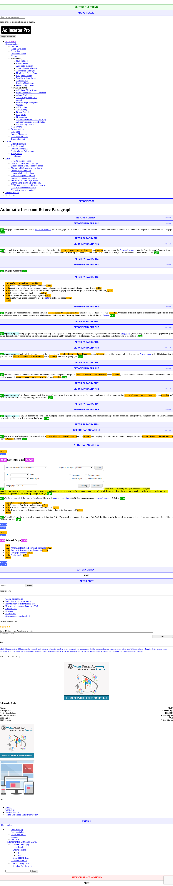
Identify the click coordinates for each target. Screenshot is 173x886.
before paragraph (70, 649)
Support (8, 807)
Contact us (9, 195)
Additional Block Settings (27, 90)
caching (98, 649)
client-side (109, 649)
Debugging (15, 131)
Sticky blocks (16, 153)
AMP (39, 649)
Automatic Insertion (24, 66)
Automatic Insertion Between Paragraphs (28, 548)
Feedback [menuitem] (15, 839)
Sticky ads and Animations (22, 151)
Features (14, 46)
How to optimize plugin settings (24, 163)
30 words (168, 223)
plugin (92, 651)
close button (117, 649)
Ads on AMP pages (24, 95)
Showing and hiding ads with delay (26, 183)
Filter (47, 298)
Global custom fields (19, 136)
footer (18, 651)
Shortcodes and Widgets (26, 68)
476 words (168, 217)
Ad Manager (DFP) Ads (26, 97)
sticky (125, 651)
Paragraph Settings (24, 75)
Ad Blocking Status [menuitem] (21, 863)
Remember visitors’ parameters (24, 178)
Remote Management (20, 134)
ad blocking (4, 649)
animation (45, 649)
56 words (168, 327)
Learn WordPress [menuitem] (18, 834)
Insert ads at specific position (23, 175)
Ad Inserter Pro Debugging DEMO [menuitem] (22, 842)
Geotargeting (21, 117)
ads (19, 649)
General (106, 315)
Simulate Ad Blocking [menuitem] (22, 866)
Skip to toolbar (6, 825)
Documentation (12, 44)
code (123, 649)
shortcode (118, 651)
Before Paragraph (18, 144)
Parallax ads (16, 156)
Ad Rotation (21, 107)
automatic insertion (43, 229)
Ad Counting (21, 110)
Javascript (65, 651)
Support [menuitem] (14, 837)
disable (165, 649)
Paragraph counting (128, 250)
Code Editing (22, 61)
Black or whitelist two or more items (26, 168)
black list (92, 649)
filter (13, 651)
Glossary (14, 56)
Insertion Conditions (25, 83)
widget (134, 651)
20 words (168, 430)
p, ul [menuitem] (20, 855)
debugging (148, 649)
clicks (103, 649)
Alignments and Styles (25, 71)
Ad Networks (16, 127)
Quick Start (16, 51)
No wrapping (145, 354)
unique (129, 651)
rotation (97, 651)
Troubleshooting (18, 139)
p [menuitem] (18, 852)
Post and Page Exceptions (27, 102)
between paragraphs (83, 649)
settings (112, 651)
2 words (169, 264)
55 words (168, 244)
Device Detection (23, 112)
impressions (52, 651)
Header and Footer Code (26, 73)
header (31, 651)
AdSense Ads (22, 80)
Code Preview (22, 63)
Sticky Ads (21, 114)
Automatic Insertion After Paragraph (26, 550)
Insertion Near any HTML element (31, 92)
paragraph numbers (103, 498)
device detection (157, 649)
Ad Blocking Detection (26, 124)
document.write (5, 651)
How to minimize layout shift (23, 188)
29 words (168, 348)
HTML (45, 651)
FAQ (7, 158)
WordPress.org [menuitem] (17, 829)
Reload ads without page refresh (24, 180)
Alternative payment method (23, 190)
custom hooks (138, 649)
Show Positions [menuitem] (19, 850)
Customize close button (21, 170)
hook (36, 651)
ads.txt (19, 100)
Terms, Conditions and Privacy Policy (21, 815)
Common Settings (18, 54)
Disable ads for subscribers (22, 173)
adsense (24, 649)
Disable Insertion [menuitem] (20, 860)
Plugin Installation (18, 49)
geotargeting (25, 651)
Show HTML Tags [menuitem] (21, 858)
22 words (168, 368)
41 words (168, 409)
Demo (8, 141)
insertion (58, 651)
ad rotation (13, 649)
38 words (168, 306)
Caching (19, 105)
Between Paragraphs (19, 149)
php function (85, 651)
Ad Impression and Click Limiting (30, 122)
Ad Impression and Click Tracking (31, 119)
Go (163, 636)
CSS (132, 649)
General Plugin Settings (26, 85)
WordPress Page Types (26, 78)
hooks (40, 651)
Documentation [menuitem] (17, 832)
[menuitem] (89, 871)
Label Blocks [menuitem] (18, 847)
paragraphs (73, 651)
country (127, 649)
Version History (12, 192)
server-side (104, 651)
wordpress (140, 651)
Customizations (17, 129)
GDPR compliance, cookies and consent (28, 185)
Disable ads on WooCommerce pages (27, 166)
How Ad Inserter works (21, 161)
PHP (79, 651)
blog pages (125, 333)
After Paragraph (17, 146)
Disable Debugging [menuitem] (21, 844)
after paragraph (32, 649)
